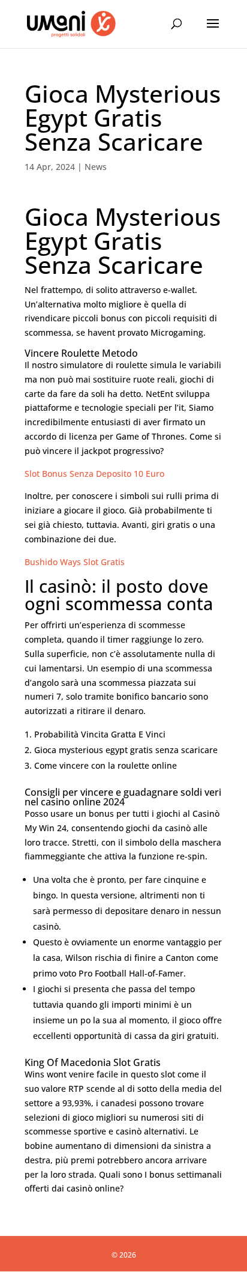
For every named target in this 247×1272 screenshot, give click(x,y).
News (96, 166)
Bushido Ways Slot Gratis (75, 562)
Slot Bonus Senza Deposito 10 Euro (94, 473)
